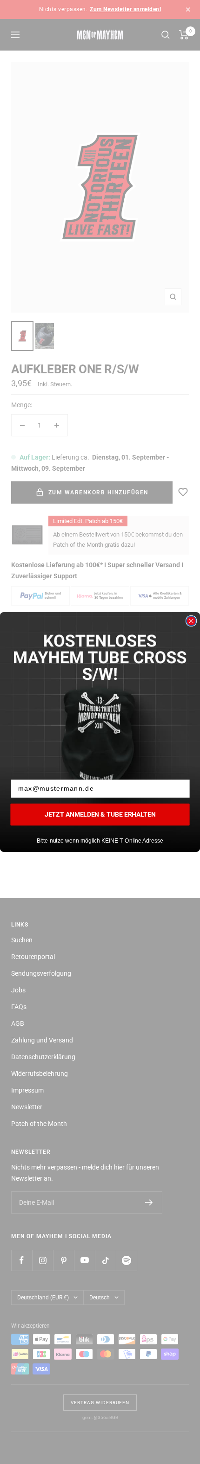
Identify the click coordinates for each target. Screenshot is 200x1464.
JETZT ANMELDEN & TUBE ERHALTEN (100, 814)
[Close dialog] (191, 621)
